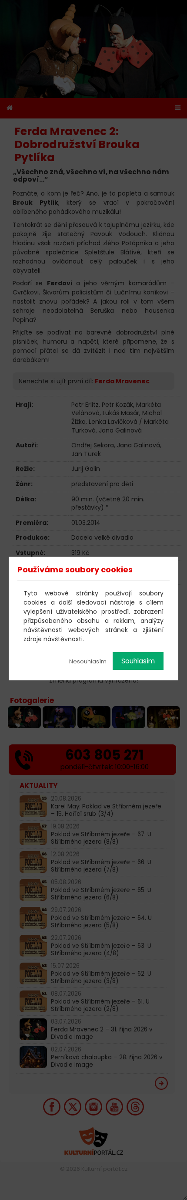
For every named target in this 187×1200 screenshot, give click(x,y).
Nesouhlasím (88, 661)
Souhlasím (138, 661)
